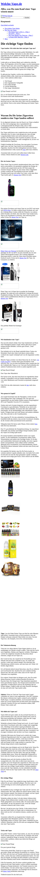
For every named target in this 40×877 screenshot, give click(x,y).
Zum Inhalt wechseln (7, 25)
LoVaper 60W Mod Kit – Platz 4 (19, 37)
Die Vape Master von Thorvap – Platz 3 (21, 35)
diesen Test (15, 217)
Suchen (3, 17)
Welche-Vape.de (11, 4)
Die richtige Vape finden (12, 28)
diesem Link (24, 154)
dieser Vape (7, 871)
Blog (6, 39)
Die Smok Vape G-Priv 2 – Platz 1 (19, 32)
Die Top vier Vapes (11, 30)
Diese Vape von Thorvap (8, 251)
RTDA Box (7, 210)
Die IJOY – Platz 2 (14, 33)
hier (24, 149)
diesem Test (17, 175)
